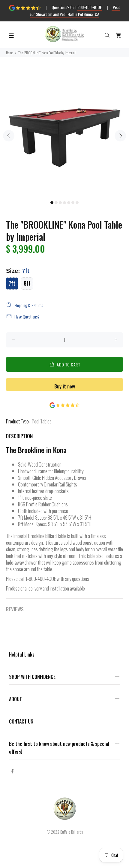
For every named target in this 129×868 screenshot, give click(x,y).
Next (120, 135)
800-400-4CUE (89, 7)
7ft (12, 283)
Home (9, 52)
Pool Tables (42, 421)
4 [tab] (64, 202)
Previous (8, 135)
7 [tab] (77, 202)
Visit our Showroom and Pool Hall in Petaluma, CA (75, 10)
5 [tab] (68, 202)
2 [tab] (56, 202)
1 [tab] (51, 202)
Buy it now (64, 386)
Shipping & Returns (28, 305)
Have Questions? (27, 316)
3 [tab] (60, 202)
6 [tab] (72, 202)
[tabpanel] (64, 132)
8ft (27, 283)
